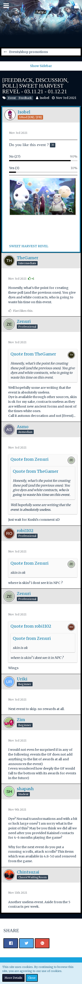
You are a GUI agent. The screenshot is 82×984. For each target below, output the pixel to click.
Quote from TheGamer (33, 354)
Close (32, 977)
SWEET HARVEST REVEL (28, 246)
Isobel (44, 98)
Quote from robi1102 (30, 626)
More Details (13, 977)
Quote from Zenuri (29, 459)
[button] (6, 5)
